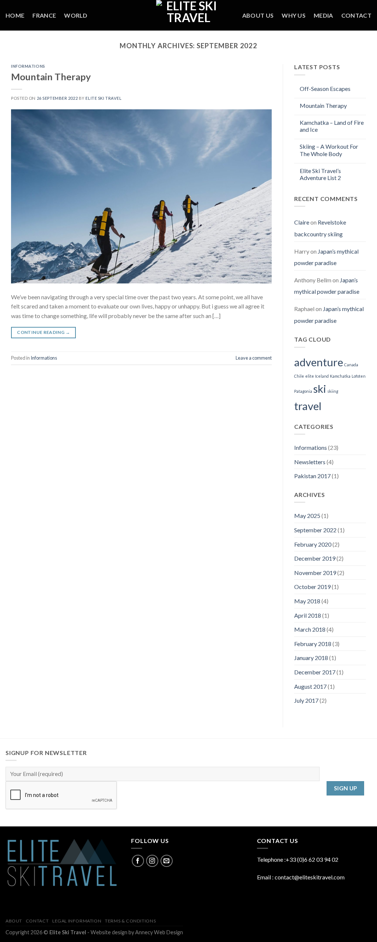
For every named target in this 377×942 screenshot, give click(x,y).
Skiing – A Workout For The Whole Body (329, 150)
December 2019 (314, 558)
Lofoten (359, 376)
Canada (351, 364)
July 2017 (306, 700)
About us (258, 15)
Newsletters (309, 461)
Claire (301, 222)
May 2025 (307, 515)
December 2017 (314, 671)
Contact (356, 15)
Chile (299, 376)
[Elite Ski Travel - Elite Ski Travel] (188, 15)
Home (15, 15)
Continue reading (43, 332)
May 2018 (307, 600)
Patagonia (303, 391)
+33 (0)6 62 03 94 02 (312, 859)
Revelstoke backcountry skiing (320, 228)
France (44, 15)
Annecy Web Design (159, 932)
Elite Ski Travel (103, 98)
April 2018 (307, 615)
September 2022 (315, 529)
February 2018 (312, 643)
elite (309, 376)
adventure (318, 362)
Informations (28, 66)
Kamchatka (340, 376)
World (76, 15)
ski (319, 388)
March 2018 (309, 629)
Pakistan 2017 (312, 475)
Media (323, 15)
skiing (332, 391)
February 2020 (312, 544)
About (14, 921)
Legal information (76, 921)
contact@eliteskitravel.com (310, 877)
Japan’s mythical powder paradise (326, 257)
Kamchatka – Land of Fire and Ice (332, 126)
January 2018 (311, 657)
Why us (294, 15)
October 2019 (312, 586)
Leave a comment (254, 358)
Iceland (322, 376)
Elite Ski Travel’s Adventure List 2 (320, 174)
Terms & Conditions (130, 921)
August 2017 (310, 686)
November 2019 (315, 572)
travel (307, 405)
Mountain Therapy (51, 76)
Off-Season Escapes (325, 88)
